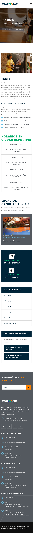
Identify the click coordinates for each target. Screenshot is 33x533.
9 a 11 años (7, 317)
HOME (6, 30)
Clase (11, 30)
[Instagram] (9, 426)
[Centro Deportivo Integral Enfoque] (9, 4)
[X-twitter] (15, 426)
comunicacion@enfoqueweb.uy (15, 442)
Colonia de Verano (10, 323)
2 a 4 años (7, 301)
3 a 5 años (7, 306)
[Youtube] (20, 426)
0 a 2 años (7, 295)
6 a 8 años (7, 312)
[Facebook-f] (3, 426)
